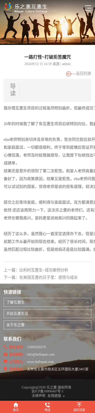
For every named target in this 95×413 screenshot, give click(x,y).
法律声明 (38, 396)
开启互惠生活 (17, 314)
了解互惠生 (15, 302)
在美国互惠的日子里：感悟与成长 (48, 277)
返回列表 (83, 73)
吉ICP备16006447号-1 (47, 391)
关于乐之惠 (15, 325)
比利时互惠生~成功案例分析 (43, 270)
